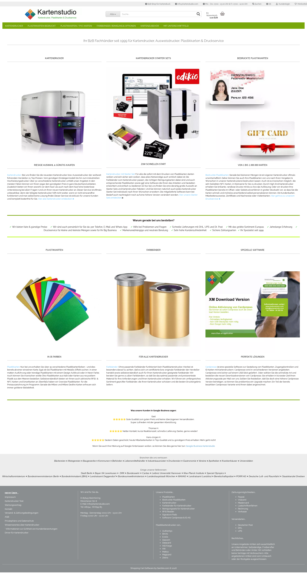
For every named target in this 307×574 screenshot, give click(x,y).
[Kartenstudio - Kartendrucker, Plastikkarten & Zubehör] (53, 14)
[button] (269, 4)
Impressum (10, 497)
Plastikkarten (13, 367)
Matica (165, 551)
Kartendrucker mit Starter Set (120, 174)
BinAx (165, 534)
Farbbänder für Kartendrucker (176, 505)
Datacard (166, 543)
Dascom (166, 540)
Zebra (165, 557)
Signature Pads (169, 514)
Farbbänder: (112, 367)
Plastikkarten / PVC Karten (76, 26)
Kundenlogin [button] (284, 4)
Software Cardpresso (172, 517)
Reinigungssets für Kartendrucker (178, 508)
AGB (7, 517)
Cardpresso (211, 367)
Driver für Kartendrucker (16, 532)
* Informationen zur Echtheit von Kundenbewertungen (31, 529)
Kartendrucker (14, 26)
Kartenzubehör (150, 26)
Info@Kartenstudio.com (98, 504)
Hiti (163, 548)
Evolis (165, 537)
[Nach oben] (298, 569)
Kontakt (8, 509)
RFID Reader (168, 511)
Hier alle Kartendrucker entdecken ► (56, 199)
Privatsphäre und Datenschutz (19, 521)
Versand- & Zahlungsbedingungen (21, 513)
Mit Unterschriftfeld (176, 26)
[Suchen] (198, 14)
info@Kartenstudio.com (187, 4)
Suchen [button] (257, 4)
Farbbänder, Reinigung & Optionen (116, 26)
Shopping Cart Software (142, 568)
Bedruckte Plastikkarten (217, 175)
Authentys (167, 531)
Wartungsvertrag (13, 505)
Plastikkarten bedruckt (42, 26)
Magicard (166, 554)
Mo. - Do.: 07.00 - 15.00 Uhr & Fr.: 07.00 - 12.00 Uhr (226, 4)
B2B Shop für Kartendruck (158, 4)
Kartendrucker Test (14, 501)
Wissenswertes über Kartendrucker (22, 525)
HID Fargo (167, 546)
